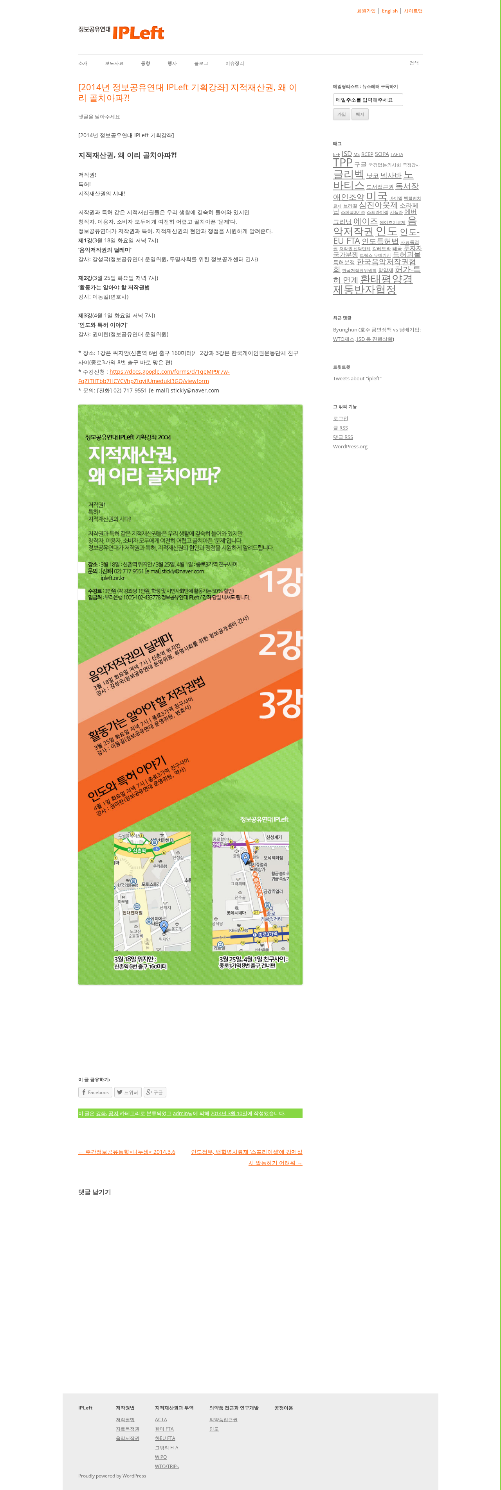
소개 (83, 63)
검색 (414, 62)
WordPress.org (350, 446)
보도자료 (114, 63)
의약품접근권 (223, 1419)
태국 (397, 248)
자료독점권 (127, 1429)
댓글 (343, 437)
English (390, 10)
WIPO (161, 1457)
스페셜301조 (353, 212)
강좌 (101, 1113)
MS (356, 154)
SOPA (382, 154)
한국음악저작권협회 (374, 265)
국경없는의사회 (384, 164)
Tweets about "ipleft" (357, 378)
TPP (343, 162)
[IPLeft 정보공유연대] (121, 35)
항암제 (385, 270)
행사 (172, 63)
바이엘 (395, 198)
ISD (347, 153)
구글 (360, 164)
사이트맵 (413, 10)
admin (180, 1113)
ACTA (161, 1419)
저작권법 (125, 1419)
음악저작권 (127, 1438)
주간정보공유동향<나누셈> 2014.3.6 (126, 1151)
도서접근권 (380, 186)
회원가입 (366, 10)
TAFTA (397, 154)
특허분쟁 (344, 262)
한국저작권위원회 (359, 270)
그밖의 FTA (166, 1447)
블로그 (201, 63)
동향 (145, 63)
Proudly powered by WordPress (112, 1475)
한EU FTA (165, 1438)
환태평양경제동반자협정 (373, 283)
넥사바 (391, 175)
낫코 (372, 175)
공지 (113, 1113)
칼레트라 (381, 248)
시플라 (396, 212)
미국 (377, 195)
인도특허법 (380, 241)
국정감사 (411, 165)
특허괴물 (407, 254)
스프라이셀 (377, 212)
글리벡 (349, 174)
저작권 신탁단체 (355, 248)
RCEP (367, 154)
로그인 (340, 418)
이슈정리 (234, 63)
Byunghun (345, 329)
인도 (386, 230)
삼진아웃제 (378, 204)
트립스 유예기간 (375, 255)
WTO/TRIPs (167, 1466)
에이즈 (365, 220)
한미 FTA (164, 1429)
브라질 (350, 205)
